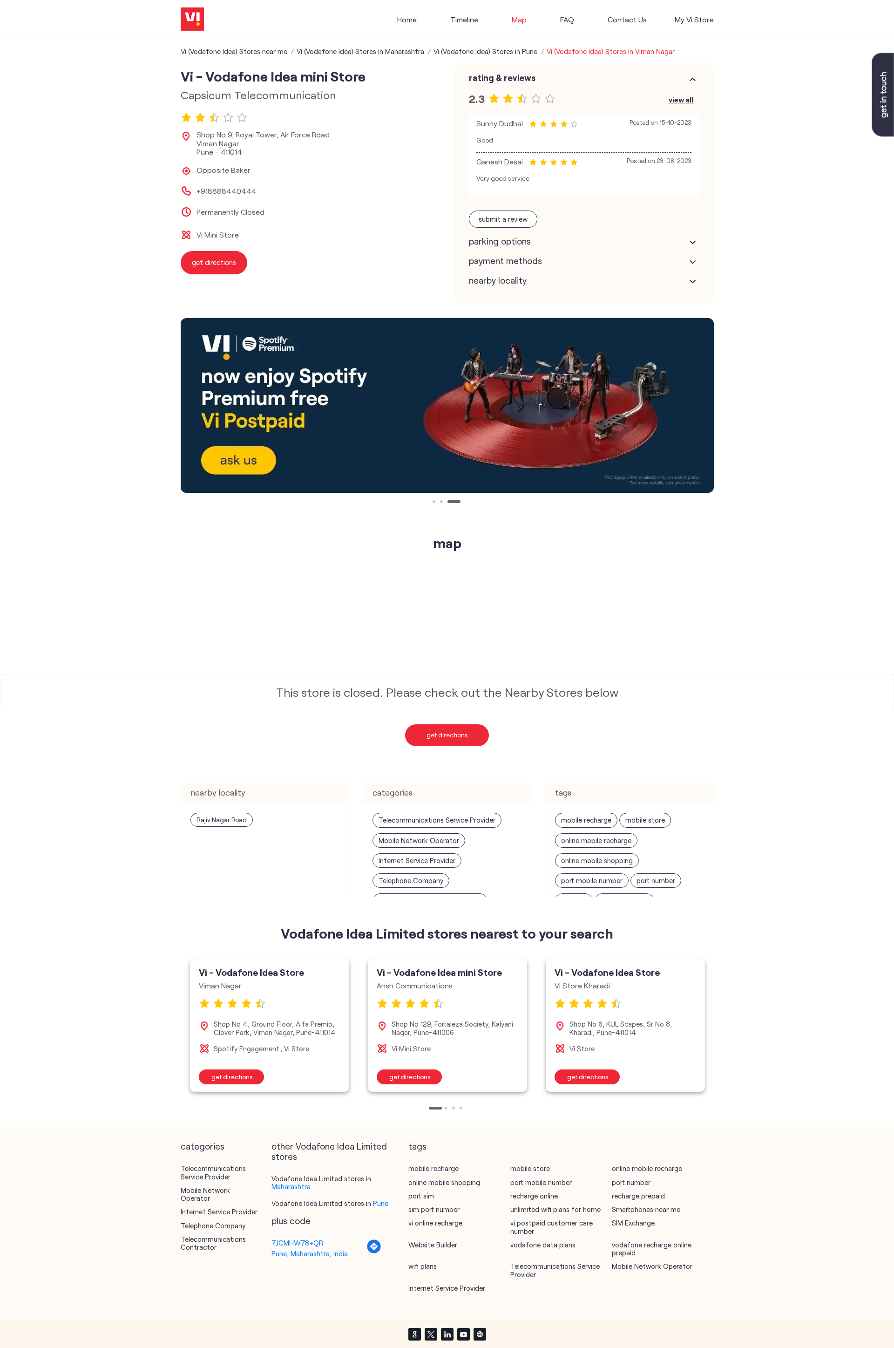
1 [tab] (435, 502)
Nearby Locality (498, 280)
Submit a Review (503, 219)
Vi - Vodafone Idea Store (251, 972)
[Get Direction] (373, 1251)
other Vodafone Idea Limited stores (329, 1151)
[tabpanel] (447, 405)
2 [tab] (442, 502)
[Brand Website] (480, 1334)
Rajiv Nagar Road (221, 820)
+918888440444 (226, 191)
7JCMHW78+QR (297, 1243)
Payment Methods (505, 261)
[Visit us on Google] (414, 1334)
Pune (380, 1203)
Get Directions (447, 735)
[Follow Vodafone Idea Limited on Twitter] (431, 1334)
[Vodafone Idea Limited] (192, 19)
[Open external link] (883, 133)
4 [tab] (462, 1109)
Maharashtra (291, 1186)
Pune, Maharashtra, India (309, 1253)
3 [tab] (449, 502)
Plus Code (291, 1221)
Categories (202, 1146)
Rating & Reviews (502, 78)
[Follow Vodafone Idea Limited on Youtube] (463, 1334)
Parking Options (500, 241)
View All (681, 99)
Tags (417, 1146)
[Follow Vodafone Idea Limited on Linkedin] (447, 1334)
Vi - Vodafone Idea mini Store (439, 972)
